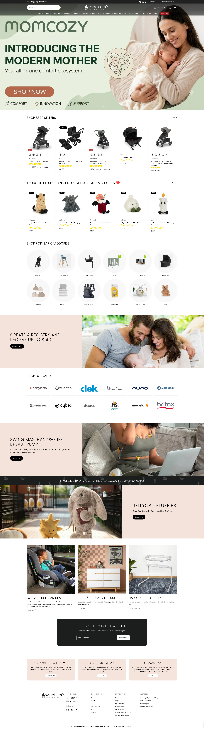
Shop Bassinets (135, 608)
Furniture (57, 13)
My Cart (117, 698)
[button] (35, 164)
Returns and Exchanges (123, 712)
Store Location (51, 675)
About (93, 701)
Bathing (95, 13)
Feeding (85, 13)
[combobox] (44, 7)
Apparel (134, 13)
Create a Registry (146, 701)
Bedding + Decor (71, 13)
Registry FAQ (119, 709)
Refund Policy (119, 706)
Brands (39, 13)
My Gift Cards (120, 704)
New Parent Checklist (122, 715)
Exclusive (153, 13)
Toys (144, 13)
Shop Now (16, 458)
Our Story (102, 675)
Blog (92, 709)
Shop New (31, 610)
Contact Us (153, 675)
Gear (47, 13)
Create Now (17, 346)
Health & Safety (121, 13)
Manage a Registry (146, 706)
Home (93, 698)
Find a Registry (145, 704)
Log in (117, 701)
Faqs (92, 704)
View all (174, 118)
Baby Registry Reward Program (150, 698)
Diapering (107, 13)
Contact (93, 712)
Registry (164, 13)
